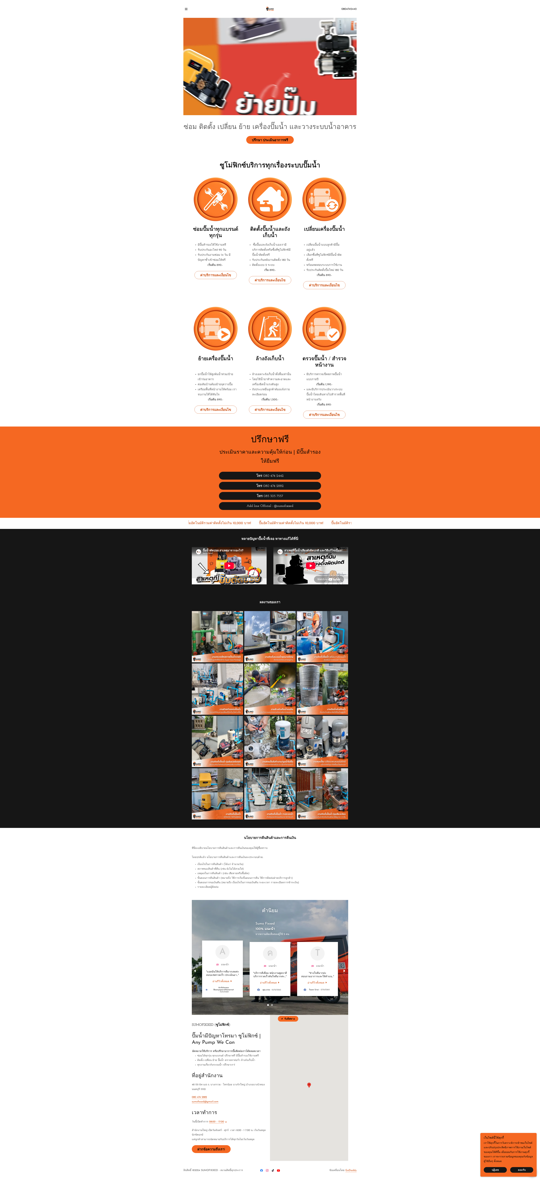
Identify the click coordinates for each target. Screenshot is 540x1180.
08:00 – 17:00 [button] (216, 1122)
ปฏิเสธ (495, 1170)
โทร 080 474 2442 (270, 476)
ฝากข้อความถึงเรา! (211, 1149)
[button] (186, 9)
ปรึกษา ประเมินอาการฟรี (270, 140)
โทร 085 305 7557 (270, 496)
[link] (270, 9)
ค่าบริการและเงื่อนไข (215, 275)
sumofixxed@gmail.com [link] (205, 1102)
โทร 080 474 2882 (270, 486)
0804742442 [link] (349, 9)
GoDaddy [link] (351, 1170)
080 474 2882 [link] (199, 1097)
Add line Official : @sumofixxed (270, 506)
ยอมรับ (522, 1170)
